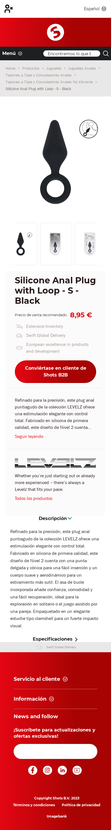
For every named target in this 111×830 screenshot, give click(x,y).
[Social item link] (33, 773)
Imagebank (57, 816)
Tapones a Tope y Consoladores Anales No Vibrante (50, 81)
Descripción (53, 518)
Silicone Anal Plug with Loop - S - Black (38, 88)
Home (11, 68)
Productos (31, 68)
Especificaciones (53, 639)
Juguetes (54, 68)
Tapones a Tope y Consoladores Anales (39, 75)
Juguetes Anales (82, 68)
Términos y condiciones (34, 805)
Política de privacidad (81, 805)
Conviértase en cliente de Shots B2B (55, 371)
